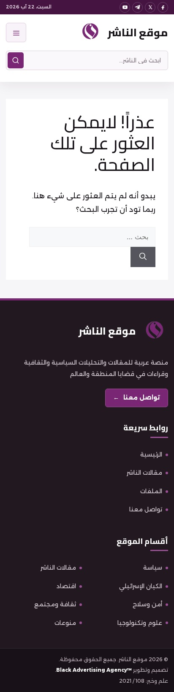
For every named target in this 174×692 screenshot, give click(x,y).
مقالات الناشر (144, 472)
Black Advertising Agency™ (94, 670)
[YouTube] (125, 7)
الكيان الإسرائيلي (140, 586)
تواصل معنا (145, 509)
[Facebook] (163, 7)
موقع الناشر (138, 32)
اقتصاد (66, 586)
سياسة (152, 567)
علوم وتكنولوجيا (139, 623)
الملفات (151, 491)
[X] (150, 7)
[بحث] (16, 60)
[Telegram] (137, 7)
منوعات (65, 623)
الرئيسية (151, 454)
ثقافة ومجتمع (55, 604)
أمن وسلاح (147, 604)
